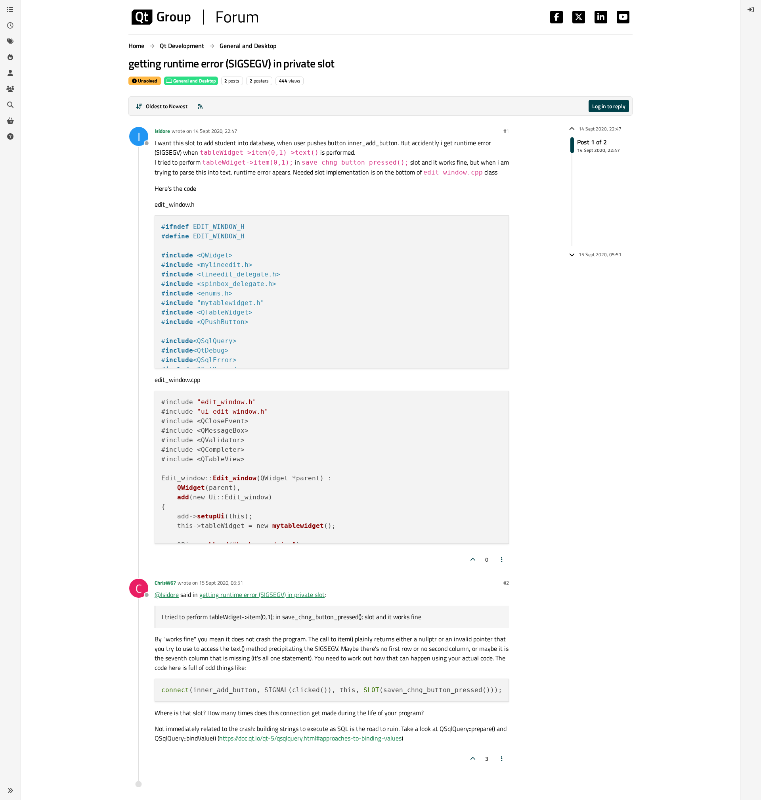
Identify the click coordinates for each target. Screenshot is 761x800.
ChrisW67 (165, 583)
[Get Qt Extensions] (10, 120)
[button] (10, 790)
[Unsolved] (10, 136)
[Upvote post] (473, 559)
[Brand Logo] (195, 17)
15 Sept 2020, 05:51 (221, 583)
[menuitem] (751, 9)
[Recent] (10, 25)
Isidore (162, 131)
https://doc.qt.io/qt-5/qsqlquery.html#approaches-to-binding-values (310, 738)
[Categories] (10, 9)
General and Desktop (194, 80)
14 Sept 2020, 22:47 (215, 131)
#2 (506, 583)
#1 (506, 131)
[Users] (10, 73)
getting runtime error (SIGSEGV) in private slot (262, 594)
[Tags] (10, 41)
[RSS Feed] (200, 106)
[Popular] (10, 57)
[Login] (751, 9)
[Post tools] (502, 559)
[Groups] (10, 88)
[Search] (10, 104)
